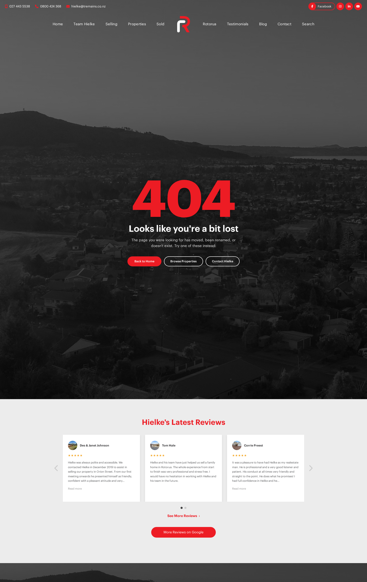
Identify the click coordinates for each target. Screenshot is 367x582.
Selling (111, 24)
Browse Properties (183, 261)
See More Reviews (183, 516)
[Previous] (56, 468)
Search (308, 24)
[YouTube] (358, 6)
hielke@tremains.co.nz (88, 6)
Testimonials (237, 24)
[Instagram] (340, 6)
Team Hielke (84, 24)
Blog (263, 24)
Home (58, 24)
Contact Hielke (222, 261)
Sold (160, 24)
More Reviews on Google (183, 532)
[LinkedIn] (349, 6)
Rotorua (209, 24)
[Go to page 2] (185, 508)
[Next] (310, 468)
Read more (75, 488)
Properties (137, 24)
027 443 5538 (19, 6)
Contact (284, 24)
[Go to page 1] (182, 508)
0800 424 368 (50, 6)
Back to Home (144, 261)
